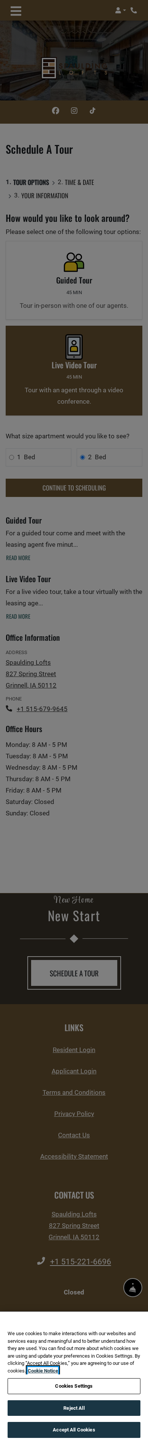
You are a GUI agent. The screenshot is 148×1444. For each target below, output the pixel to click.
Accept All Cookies (74, 1430)
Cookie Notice (43, 1371)
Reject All (73, 1408)
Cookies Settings (74, 1386)
